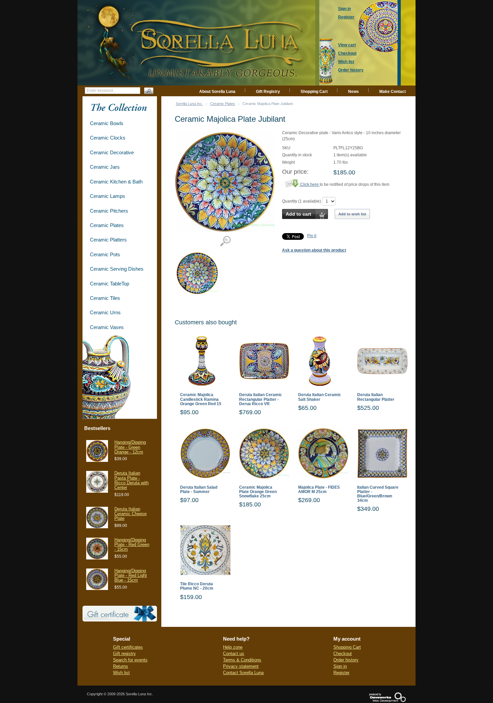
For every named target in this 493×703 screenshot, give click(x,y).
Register (341, 672)
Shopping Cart (314, 91)
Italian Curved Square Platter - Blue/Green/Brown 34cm (377, 494)
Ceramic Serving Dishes (117, 269)
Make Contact (392, 91)
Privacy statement (241, 666)
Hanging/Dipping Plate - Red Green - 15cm (131, 544)
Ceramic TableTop (109, 283)
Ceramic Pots (105, 254)
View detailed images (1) (225, 241)
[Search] (148, 91)
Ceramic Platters (108, 239)
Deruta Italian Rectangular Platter (375, 397)
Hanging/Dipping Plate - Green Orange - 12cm (130, 447)
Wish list (121, 672)
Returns (120, 666)
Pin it (311, 235)
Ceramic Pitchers (109, 211)
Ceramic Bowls (106, 123)
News (353, 91)
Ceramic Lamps (107, 196)
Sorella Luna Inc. (189, 104)
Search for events (130, 659)
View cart (347, 45)
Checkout (342, 653)
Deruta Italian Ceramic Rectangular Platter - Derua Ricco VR (260, 399)
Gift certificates (128, 647)
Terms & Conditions (242, 659)
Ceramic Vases (107, 327)
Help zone (232, 647)
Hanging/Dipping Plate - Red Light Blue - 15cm (130, 575)
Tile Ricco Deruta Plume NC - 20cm (196, 586)
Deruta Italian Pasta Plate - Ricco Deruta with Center (131, 480)
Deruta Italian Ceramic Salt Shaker (319, 397)
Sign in (340, 666)
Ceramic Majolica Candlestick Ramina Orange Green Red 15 (200, 399)
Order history (346, 659)
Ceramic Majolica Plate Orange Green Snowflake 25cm (258, 491)
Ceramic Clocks (107, 138)
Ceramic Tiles (105, 298)
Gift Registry (268, 91)
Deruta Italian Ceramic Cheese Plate (130, 513)
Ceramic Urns (105, 312)
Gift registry (124, 653)
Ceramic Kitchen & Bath (116, 181)
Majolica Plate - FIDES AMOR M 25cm (319, 489)
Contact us (233, 653)
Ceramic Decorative (112, 152)
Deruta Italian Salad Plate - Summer (198, 489)
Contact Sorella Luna (243, 672)
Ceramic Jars (105, 167)
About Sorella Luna (217, 91)
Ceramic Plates (222, 104)
